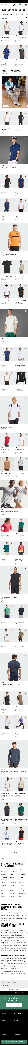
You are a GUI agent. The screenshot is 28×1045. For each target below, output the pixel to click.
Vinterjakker (22, 874)
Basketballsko (22, 893)
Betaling (16, 1020)
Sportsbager (4, 885)
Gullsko (12, 877)
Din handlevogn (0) (19, 992)
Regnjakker (13, 882)
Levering (4, 1013)
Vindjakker (3, 896)
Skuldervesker (13, 899)
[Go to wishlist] (5, 5)
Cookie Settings (5, 1031)
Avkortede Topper (3, 877)
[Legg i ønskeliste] (12, 23)
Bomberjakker (4, 880)
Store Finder (16, 1024)
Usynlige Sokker (14, 880)
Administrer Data (17, 1031)
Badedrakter (4, 888)
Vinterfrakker (4, 869)
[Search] (22, 5)
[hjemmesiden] (14, 5)
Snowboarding (4, 890)
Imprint (4, 1020)
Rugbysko (21, 869)
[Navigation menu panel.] (2, 5)
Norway (16, 1043)
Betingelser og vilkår (6, 1038)
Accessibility (17, 1038)
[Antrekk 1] (14, 92)
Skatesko (21, 871)
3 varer (5, 105)
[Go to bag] (25, 5)
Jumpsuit (3, 871)
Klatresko (21, 882)
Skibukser (12, 893)
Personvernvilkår (17, 1034)
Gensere (3, 893)
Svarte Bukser (13, 871)
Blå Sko (12, 874)
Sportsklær (12, 888)
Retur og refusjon (17, 1013)
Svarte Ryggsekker (22, 880)
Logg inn (7, 992)
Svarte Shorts (22, 896)
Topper (2, 882)
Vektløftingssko (22, 888)
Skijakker (12, 890)
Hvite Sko (12, 885)
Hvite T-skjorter (14, 869)
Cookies (4, 1034)
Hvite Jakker (22, 890)
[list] (14, 14)
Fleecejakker (22, 885)
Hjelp (3, 1024)
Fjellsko (21, 877)
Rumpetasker (4, 874)
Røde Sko (12, 896)
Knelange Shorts (5, 899)
